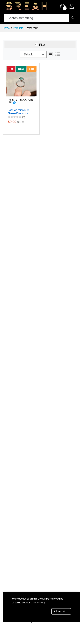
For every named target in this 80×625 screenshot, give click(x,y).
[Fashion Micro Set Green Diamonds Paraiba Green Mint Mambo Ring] (21, 80)
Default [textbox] (28, 54)
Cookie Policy (38, 602)
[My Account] (71, 6)
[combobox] (33, 54)
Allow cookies (61, 611)
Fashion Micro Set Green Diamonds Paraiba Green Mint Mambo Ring (19, 112)
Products (18, 27)
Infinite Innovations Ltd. (20, 101)
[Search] (72, 18)
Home (6, 27)
